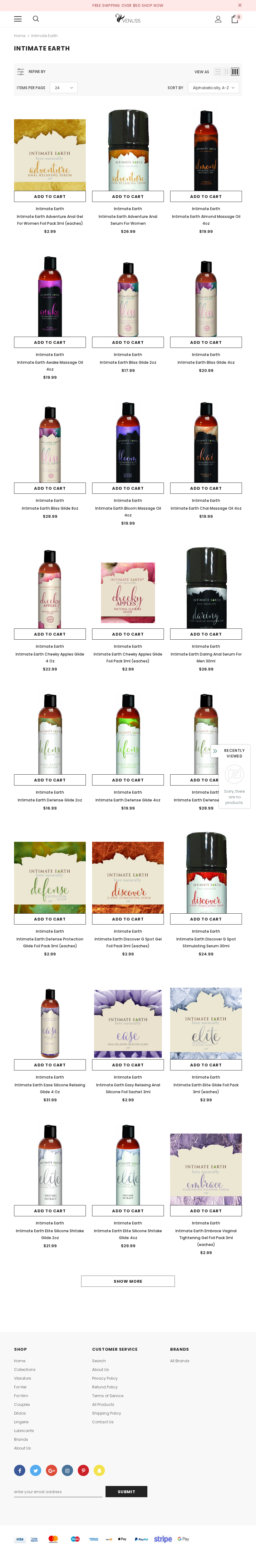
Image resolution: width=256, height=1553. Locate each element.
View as (201, 72)
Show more (128, 1281)
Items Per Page (31, 87)
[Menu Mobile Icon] (18, 19)
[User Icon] (218, 19)
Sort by (175, 87)
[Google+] (51, 1470)
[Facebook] (19, 1470)
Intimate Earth (44, 35)
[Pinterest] (83, 1470)
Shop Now (153, 5)
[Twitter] (35, 1470)
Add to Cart (50, 197)
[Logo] (128, 19)
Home (19, 35)
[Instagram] (67, 1470)
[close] (240, 5)
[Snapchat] (99, 1470)
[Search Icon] (36, 19)
